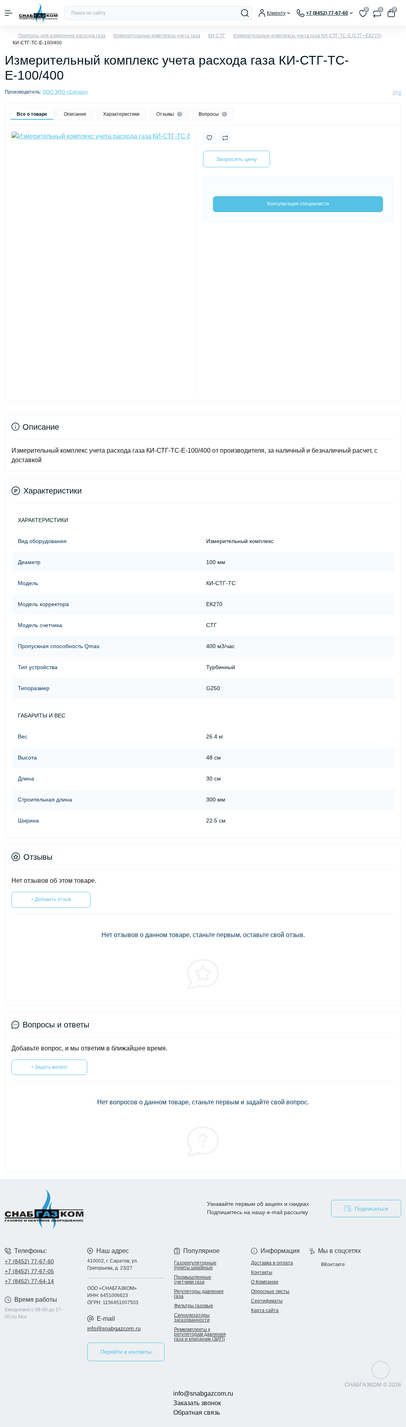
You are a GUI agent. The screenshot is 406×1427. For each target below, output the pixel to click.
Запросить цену (236, 159)
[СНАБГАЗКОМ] (67, 1208)
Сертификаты (267, 1301)
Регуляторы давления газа (199, 1294)
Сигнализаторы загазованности (192, 1317)
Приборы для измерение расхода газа (61, 35)
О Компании (264, 1282)
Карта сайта (265, 1310)
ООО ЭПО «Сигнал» (65, 92)
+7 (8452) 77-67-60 (29, 1261)
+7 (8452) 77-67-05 (29, 1271)
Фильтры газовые (193, 1305)
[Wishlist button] (209, 138)
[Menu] (9, 13)
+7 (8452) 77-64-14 (29, 1281)
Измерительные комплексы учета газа (156, 35)
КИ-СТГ (216, 35)
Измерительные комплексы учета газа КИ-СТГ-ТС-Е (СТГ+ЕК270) (307, 35)
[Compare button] (225, 138)
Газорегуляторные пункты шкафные (195, 1265)
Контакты (261, 1272)
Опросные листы (270, 1291)
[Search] (245, 13)
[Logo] (38, 13)
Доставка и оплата (272, 1263)
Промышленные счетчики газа (192, 1279)
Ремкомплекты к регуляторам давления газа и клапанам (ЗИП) (200, 1334)
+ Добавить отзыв (51, 899)
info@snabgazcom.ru (114, 1328)
